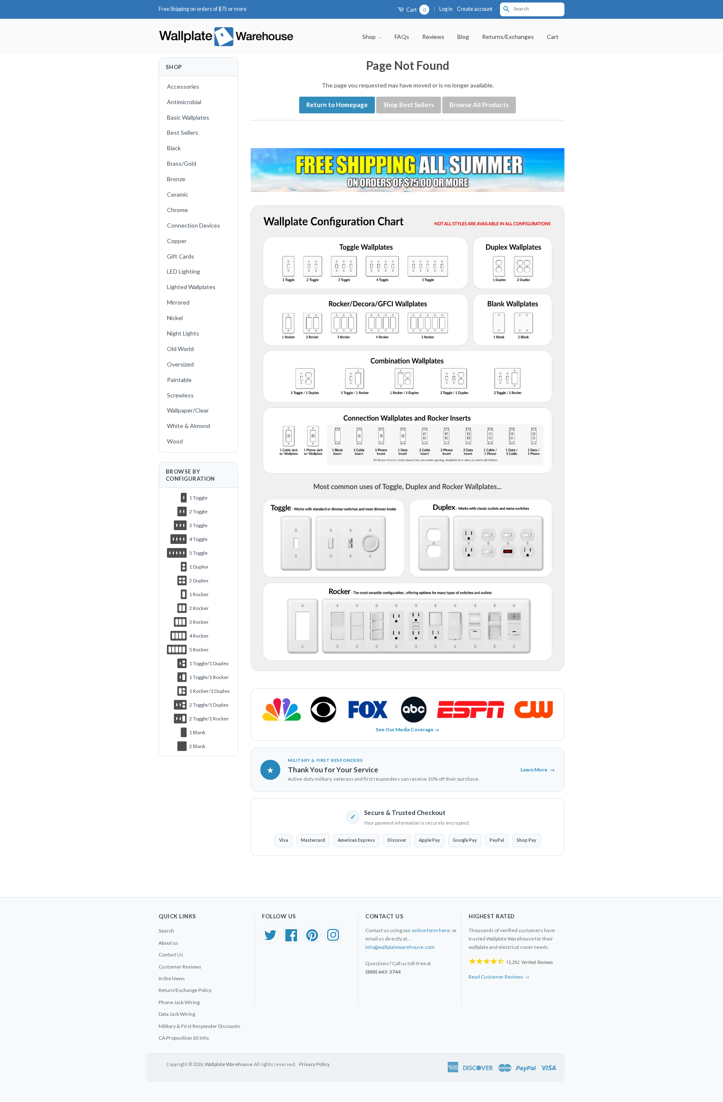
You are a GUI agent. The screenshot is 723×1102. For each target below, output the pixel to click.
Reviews (433, 36)
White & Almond (188, 425)
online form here (431, 930)
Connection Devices (193, 225)
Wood (175, 441)
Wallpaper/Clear (188, 410)
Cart (415, 10)
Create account (474, 9)
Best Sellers (182, 132)
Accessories (183, 86)
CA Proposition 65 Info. (184, 1038)
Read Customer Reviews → (499, 977)
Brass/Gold (181, 163)
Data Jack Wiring (177, 1014)
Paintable (179, 379)
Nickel (175, 317)
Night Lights (183, 333)
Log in (446, 9)
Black (174, 147)
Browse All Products (479, 104)
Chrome (177, 209)
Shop (369, 36)
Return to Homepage (337, 104)
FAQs (402, 36)
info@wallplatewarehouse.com (400, 947)
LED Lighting (183, 271)
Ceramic (177, 194)
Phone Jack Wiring (179, 1002)
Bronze (176, 178)
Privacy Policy (314, 1064)
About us (168, 943)
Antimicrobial (184, 101)
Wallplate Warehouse (228, 1064)
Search (166, 931)
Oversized (180, 364)
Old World (180, 348)
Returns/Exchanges (508, 36)
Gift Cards (180, 256)
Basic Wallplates (188, 117)
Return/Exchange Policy (185, 990)
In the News (172, 978)
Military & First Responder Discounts (200, 1026)
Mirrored (178, 302)
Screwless (180, 395)
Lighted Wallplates (191, 286)
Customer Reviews (180, 967)
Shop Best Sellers (408, 104)
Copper (177, 240)
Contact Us (171, 954)
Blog (463, 36)
